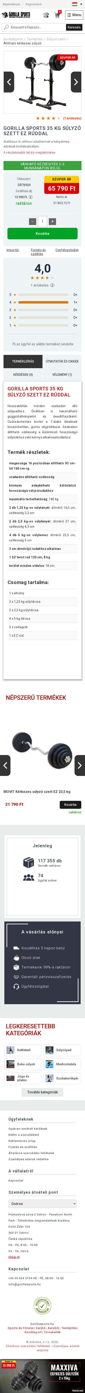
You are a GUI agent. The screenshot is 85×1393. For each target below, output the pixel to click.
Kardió (41, 1328)
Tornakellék (52, 1332)
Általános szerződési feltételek (31, 1153)
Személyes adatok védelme (28, 1159)
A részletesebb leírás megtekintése (29, 152)
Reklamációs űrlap (22, 1141)
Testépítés (35, 39)
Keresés (74, 27)
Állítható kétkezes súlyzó (22, 43)
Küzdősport (33, 1332)
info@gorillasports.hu (24, 1284)
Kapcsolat (15, 1180)
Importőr (13, 250)
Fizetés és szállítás (38, 252)
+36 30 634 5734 (20, 1278)
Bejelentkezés (11, 4)
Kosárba (42, 234)
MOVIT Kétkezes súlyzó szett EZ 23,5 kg (36, 792)
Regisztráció (34, 4)
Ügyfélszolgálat (67, 250)
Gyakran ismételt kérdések (28, 1128)
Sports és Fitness (21, 1328)
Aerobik (53, 1328)
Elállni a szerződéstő (23, 1134)
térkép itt (14, 1257)
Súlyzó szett (56, 39)
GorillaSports (13, 39)
